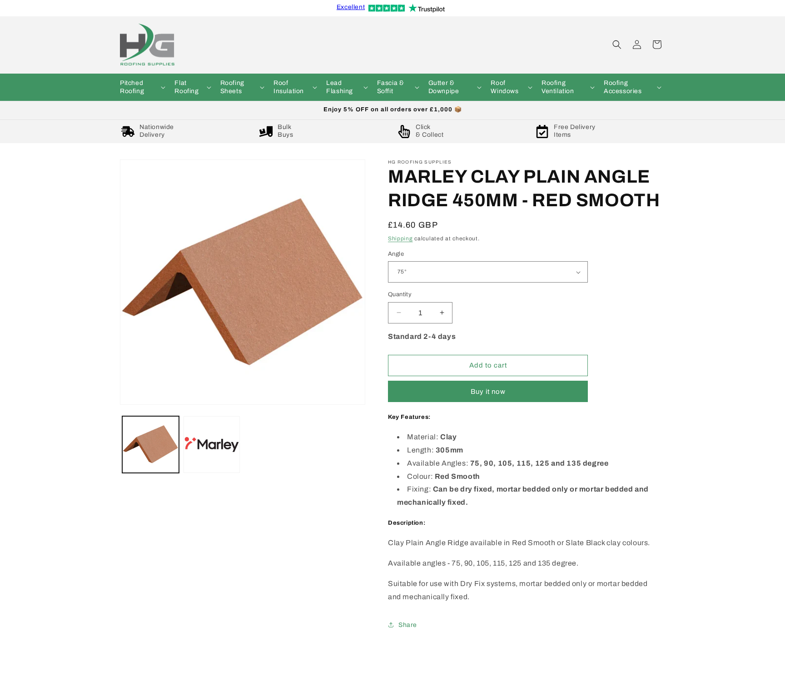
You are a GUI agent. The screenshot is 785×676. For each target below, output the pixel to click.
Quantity (400, 294)
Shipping (400, 238)
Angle (396, 254)
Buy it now (488, 391)
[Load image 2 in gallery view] (212, 444)
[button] (141, 87)
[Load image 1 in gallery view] (150, 444)
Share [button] (407, 624)
